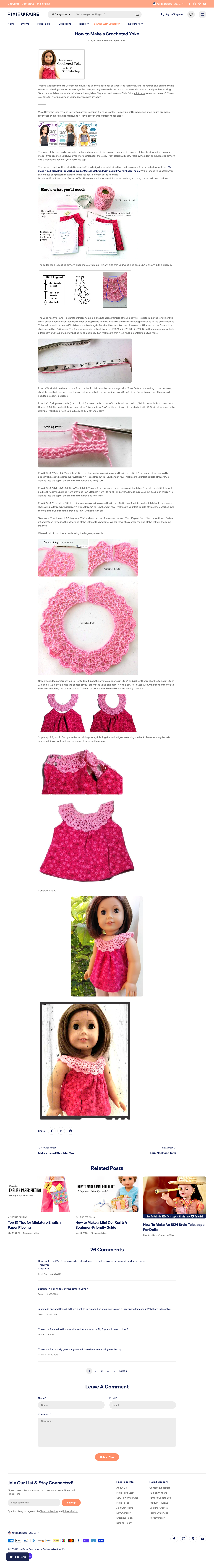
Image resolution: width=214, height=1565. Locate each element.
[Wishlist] (191, 14)
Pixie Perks (43, 3)
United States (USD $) (169, 3)
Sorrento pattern (68, 321)
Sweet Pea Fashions (124, 85)
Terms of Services (49, 1511)
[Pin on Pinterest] (70, 1131)
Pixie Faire (22, 1549)
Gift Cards (13, 3)
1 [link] (89, 1370)
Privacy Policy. (70, 1511)
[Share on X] (61, 1131)
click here (139, 93)
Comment (44, 1414)
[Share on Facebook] (51, 1131)
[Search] (137, 14)
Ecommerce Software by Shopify (47, 1549)
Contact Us (28, 3)
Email (113, 1398)
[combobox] (95, 14)
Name (42, 1398)
